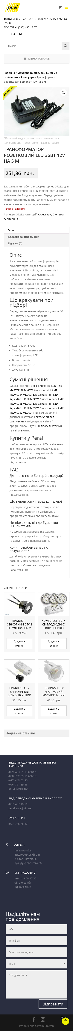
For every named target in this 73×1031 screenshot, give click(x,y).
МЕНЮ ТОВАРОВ (39, 58)
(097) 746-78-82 (18, 824)
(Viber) (32, 772)
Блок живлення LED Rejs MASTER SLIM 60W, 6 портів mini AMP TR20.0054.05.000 (36, 390)
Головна (9, 73)
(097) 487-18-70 (27, 27)
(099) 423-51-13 (25, 19)
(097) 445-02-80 (18, 780)
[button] (63, 92)
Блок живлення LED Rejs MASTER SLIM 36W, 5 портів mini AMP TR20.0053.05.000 (36, 399)
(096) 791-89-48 (18, 784)
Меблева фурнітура (30, 73)
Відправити (53, 1004)
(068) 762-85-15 (46, 19)
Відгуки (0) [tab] (15, 243)
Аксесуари (27, 77)
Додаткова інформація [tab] (23, 237)
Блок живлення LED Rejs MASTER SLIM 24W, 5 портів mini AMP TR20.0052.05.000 (36, 408)
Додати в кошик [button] (19, 644)
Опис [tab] (11, 230)
